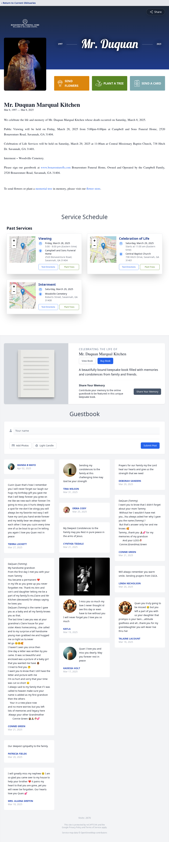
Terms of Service (93, 827)
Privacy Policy (75, 827)
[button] (23, 246)
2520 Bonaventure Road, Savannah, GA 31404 (58, 258)
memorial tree (43, 188)
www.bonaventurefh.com (56, 167)
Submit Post (150, 445)
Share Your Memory (147, 391)
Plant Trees (69, 267)
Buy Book (105, 360)
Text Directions (48, 267)
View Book (87, 360)
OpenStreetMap (88, 832)
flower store (93, 188)
